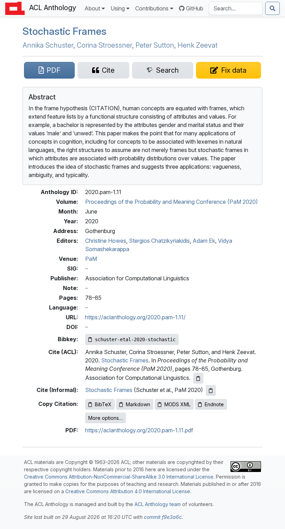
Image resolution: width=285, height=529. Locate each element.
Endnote (214, 404)
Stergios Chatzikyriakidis (159, 240)
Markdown (138, 404)
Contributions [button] (152, 8)
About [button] (92, 8)
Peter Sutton (155, 45)
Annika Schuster (48, 45)
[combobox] (235, 8)
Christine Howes (105, 240)
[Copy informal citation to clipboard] (211, 390)
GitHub (194, 8)
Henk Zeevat (198, 45)
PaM (91, 258)
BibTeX (103, 404)
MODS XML (177, 404)
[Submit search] (272, 8)
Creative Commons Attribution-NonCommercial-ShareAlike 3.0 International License (118, 477)
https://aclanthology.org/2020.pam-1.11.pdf (139, 430)
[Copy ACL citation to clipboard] (198, 378)
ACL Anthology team (158, 504)
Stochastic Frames (64, 31)
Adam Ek (204, 240)
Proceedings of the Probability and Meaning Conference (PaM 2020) (171, 201)
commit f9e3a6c (163, 517)
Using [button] (118, 8)
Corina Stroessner (104, 45)
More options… (105, 418)
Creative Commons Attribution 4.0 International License (127, 491)
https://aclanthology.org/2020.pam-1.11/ (135, 317)
